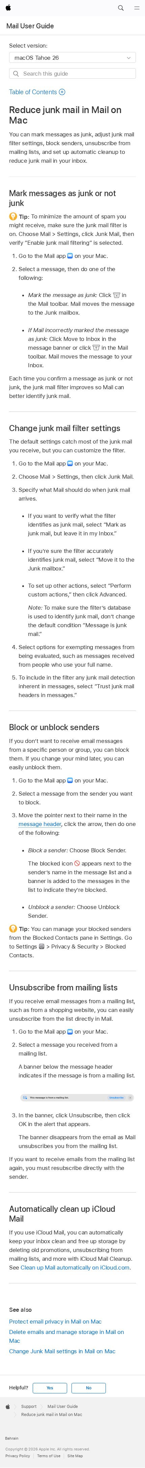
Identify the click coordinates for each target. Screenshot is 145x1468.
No (88, 1388)
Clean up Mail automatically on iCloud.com (75, 1267)
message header (40, 824)
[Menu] (137, 8)
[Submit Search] (16, 73)
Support (28, 1406)
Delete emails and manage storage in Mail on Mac (66, 1336)
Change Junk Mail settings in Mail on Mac (62, 1351)
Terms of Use (48, 1455)
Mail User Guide (30, 26)
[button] (121, 8)
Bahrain (11, 1438)
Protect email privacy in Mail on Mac (55, 1321)
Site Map (75, 1455)
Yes (50, 1388)
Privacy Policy (17, 1455)
